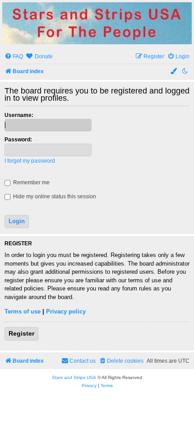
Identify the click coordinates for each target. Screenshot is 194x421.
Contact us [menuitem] (82, 361)
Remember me (31, 182)
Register (21, 333)
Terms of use (23, 311)
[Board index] (97, 23)
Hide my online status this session (54, 196)
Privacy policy (66, 311)
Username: (19, 115)
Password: (18, 139)
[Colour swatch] (174, 71)
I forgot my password (30, 161)
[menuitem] (14, 57)
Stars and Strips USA (74, 377)
